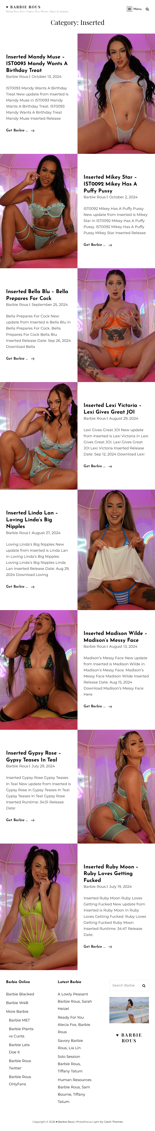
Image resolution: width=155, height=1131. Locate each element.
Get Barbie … (20, 131)
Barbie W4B (17, 1003)
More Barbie (17, 1011)
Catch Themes (113, 1121)
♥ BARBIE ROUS (129, 1037)
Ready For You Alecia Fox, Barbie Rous (74, 1024)
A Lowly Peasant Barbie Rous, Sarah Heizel (75, 1001)
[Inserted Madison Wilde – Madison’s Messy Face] (39, 670)
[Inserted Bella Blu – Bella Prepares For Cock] (116, 325)
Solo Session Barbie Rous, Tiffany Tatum (70, 1063)
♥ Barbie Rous (23, 6)
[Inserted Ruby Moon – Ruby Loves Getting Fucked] (39, 907)
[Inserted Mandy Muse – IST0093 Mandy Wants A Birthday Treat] (116, 94)
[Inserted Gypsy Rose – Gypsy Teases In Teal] (116, 786)
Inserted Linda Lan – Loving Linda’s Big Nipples (32, 519)
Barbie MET (19, 1020)
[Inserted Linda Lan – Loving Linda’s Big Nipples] (116, 550)
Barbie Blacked (20, 994)
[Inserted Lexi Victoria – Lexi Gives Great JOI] (39, 436)
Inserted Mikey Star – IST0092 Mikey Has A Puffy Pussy (110, 184)
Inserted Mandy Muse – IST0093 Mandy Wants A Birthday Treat (37, 63)
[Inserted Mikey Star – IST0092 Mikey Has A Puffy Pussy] (39, 211)
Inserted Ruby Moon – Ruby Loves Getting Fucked (111, 873)
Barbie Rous (17, 76)
